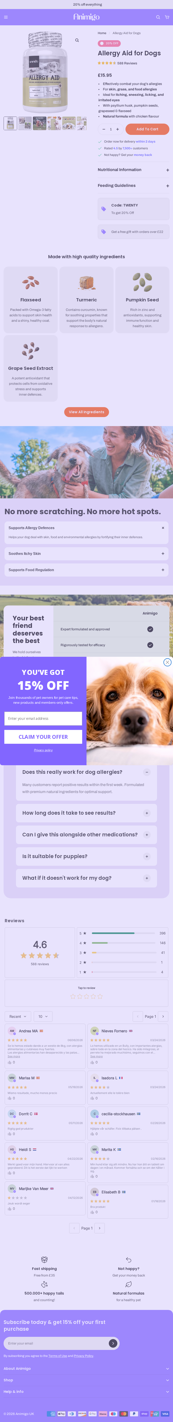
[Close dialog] (167, 662)
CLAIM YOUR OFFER (43, 736)
